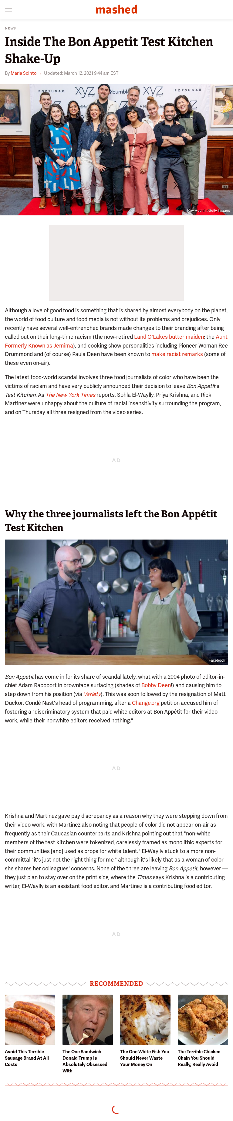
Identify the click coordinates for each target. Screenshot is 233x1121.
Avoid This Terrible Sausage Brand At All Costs (27, 1058)
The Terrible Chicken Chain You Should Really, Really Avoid (199, 1058)
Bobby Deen (156, 685)
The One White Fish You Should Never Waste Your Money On (144, 1058)
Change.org (146, 702)
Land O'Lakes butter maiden (169, 336)
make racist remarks (177, 354)
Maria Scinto (24, 73)
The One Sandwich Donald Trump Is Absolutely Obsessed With (84, 1061)
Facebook (217, 660)
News (10, 28)
